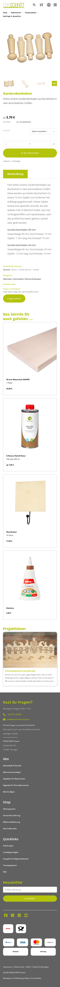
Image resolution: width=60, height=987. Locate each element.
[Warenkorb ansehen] (41, 5)
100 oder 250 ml (13, 459)
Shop (5, 13)
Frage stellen (14, 298)
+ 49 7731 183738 (14, 714)
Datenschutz (19, 967)
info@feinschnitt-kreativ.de (18, 719)
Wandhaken (11, 532)
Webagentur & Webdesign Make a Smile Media (22, 978)
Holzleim (10, 608)
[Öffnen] (55, 5)
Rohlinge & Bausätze (12, 16)
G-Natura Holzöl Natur (16, 456)
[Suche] (34, 5)
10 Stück (9, 535)
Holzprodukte (30, 13)
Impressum (7, 967)
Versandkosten (25, 122)
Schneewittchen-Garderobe (20, 671)
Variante (6, 130)
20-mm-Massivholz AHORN (18, 379)
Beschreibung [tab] (15, 174)
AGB (28, 967)
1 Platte (9, 383)
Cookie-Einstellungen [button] (40, 967)
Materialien (16, 13)
